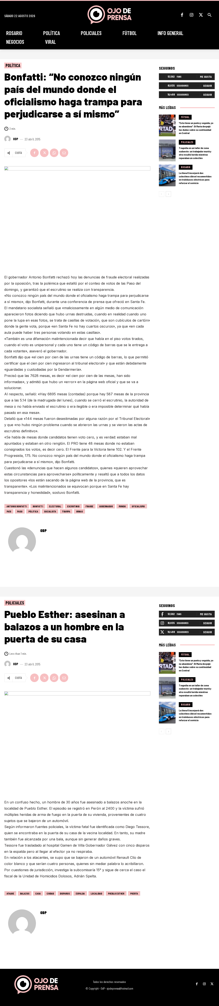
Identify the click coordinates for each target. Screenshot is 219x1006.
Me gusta (206, 76)
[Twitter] (200, 15)
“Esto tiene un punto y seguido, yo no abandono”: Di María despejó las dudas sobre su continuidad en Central (196, 127)
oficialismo (138, 506)
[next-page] (168, 194)
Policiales (187, 142)
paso (19, 511)
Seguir (207, 85)
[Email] (64, 153)
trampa (66, 511)
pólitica (33, 511)
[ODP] (8, 139)
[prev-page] (161, 194)
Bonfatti (38, 506)
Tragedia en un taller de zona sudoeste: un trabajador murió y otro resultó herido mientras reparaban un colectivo (195, 152)
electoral (55, 506)
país (9, 511)
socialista (50, 511)
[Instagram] (191, 15)
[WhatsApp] (54, 153)
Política (13, 65)
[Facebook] (182, 15)
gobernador (106, 506)
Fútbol (185, 117)
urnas (79, 511)
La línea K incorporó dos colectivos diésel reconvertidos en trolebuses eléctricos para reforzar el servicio (195, 177)
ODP (15, 139)
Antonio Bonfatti (17, 506)
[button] (209, 15)
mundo (122, 506)
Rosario (185, 167)
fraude (89, 506)
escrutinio (73, 506)
